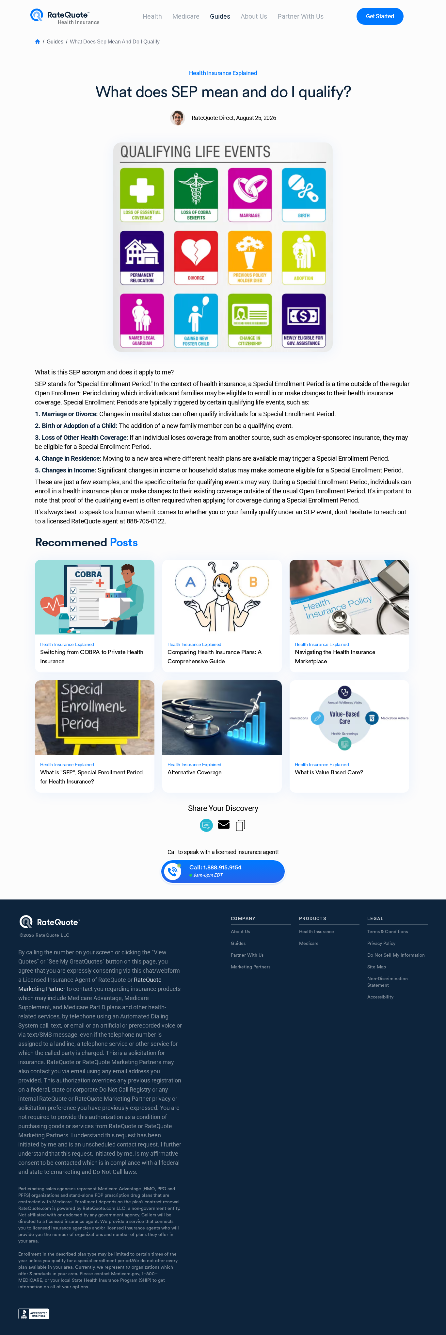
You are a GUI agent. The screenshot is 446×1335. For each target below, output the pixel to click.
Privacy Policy (381, 943)
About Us (254, 16)
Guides (220, 16)
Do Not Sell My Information (396, 955)
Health (152, 16)
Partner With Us (301, 16)
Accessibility (380, 997)
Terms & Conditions (387, 932)
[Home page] (66, 16)
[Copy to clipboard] (240, 825)
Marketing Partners (250, 967)
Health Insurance (316, 932)
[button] (380, 16)
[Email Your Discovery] (224, 825)
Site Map (376, 967)
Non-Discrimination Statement (387, 982)
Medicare (185, 16)
